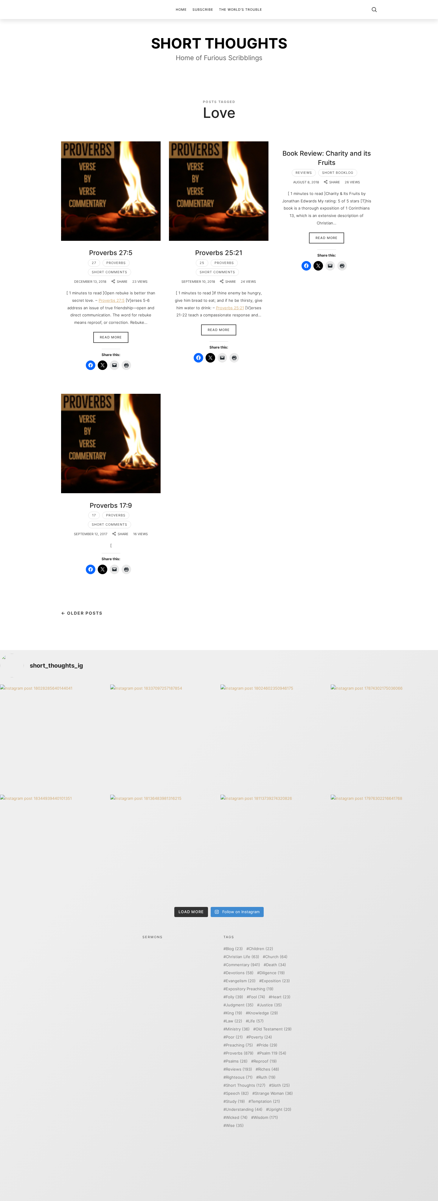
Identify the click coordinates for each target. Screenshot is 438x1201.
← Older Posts (81, 613)
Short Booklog (337, 173)
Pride (268, 1045)
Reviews (304, 173)
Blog (234, 949)
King (234, 1013)
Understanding (244, 1109)
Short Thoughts (245, 1085)
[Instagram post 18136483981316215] (164, 848)
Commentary (243, 965)
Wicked (237, 1117)
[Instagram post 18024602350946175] (274, 738)
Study (235, 1101)
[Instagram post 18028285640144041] (53, 738)
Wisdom (266, 1117)
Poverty (260, 1037)
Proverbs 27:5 (111, 253)
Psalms (237, 1061)
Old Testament (274, 1029)
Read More (111, 337)
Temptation (265, 1101)
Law (234, 1021)
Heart (281, 997)
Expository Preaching (250, 989)
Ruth (267, 1077)
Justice (271, 1005)
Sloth (280, 1085)
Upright (279, 1109)
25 (202, 263)
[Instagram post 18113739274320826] (274, 848)
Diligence (272, 973)
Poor (234, 1037)
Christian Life (242, 957)
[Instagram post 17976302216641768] (384, 848)
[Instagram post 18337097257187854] (164, 738)
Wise (235, 1125)
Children (261, 949)
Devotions (240, 973)
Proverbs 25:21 (218, 253)
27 (94, 263)
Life (256, 1021)
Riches (268, 1069)
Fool (257, 997)
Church (276, 957)
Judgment (240, 1005)
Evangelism (241, 981)
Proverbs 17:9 (111, 505)
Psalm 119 (273, 1053)
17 (94, 515)
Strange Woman (274, 1093)
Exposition (276, 981)
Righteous (239, 1077)
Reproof (265, 1061)
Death (276, 965)
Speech (237, 1093)
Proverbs (116, 263)
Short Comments (109, 272)
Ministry (238, 1029)
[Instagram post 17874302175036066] (384, 738)
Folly (234, 997)
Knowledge (263, 1013)
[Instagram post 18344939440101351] (53, 848)
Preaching (239, 1045)
